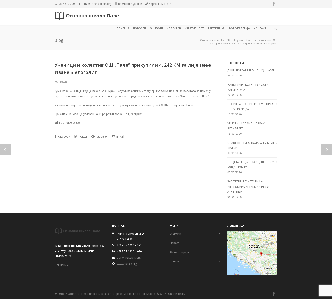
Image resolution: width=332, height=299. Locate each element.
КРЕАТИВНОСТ (194, 28)
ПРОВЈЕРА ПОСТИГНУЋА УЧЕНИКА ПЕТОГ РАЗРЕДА (250, 106)
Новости (139, 28)
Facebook (63, 136)
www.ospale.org (127, 264)
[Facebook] (273, 4)
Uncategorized (236, 40)
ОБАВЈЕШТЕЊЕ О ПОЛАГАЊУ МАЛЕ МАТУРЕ (251, 145)
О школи (156, 28)
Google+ (102, 136)
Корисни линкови (160, 4)
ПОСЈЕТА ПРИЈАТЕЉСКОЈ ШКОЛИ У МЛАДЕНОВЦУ (250, 164)
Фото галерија (239, 28)
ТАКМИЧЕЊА (216, 28)
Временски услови (130, 4)
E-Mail (119, 136)
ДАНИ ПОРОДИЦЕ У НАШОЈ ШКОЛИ (251, 70)
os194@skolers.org (99, 4)
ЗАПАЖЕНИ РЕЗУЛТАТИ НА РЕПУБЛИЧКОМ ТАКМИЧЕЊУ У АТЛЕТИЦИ (248, 186)
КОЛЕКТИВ (174, 28)
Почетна (123, 28)
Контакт (260, 28)
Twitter (82, 136)
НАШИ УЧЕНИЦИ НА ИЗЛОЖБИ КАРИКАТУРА (248, 87)
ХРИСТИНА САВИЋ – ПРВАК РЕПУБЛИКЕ (246, 125)
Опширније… (63, 265)
